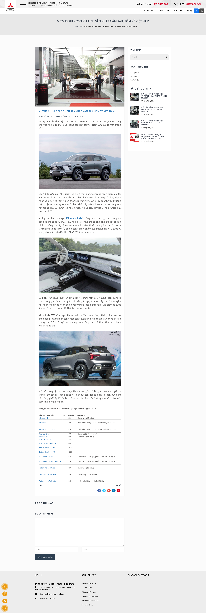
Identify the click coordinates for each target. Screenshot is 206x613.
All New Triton (87, 588)
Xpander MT (44, 436)
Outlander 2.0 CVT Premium (50, 461)
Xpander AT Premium (47, 443)
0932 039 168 (153, 4)
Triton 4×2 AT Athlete (47, 474)
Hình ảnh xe (134, 76)
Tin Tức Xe (177, 11)
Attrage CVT (44, 422)
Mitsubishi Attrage (89, 592)
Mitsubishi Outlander (90, 596)
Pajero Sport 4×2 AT (47, 447)
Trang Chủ (79, 26)
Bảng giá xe (134, 73)
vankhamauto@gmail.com (54, 594)
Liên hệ (189, 11)
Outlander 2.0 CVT (46, 456)
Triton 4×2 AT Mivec (47, 468)
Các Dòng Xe (162, 11)
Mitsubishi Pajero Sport (91, 600)
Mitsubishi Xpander (89, 583)
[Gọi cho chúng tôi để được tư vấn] (4, 586)
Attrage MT (43, 418)
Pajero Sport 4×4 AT (47, 452)
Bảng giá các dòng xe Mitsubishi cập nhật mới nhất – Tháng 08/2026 (152, 136)
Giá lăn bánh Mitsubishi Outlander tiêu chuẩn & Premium (153, 123)
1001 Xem (80, 116)
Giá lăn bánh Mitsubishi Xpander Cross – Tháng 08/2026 (152, 109)
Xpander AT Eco (45, 439)
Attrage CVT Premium (47, 429)
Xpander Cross (44, 434)
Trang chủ (148, 11)
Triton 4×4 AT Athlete (47, 481)
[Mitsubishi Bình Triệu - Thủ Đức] (10, 7)
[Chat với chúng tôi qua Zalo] (4, 601)
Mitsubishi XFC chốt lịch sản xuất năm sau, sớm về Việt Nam (77, 111)
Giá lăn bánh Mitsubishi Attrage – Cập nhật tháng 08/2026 (154, 96)
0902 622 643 (188, 4)
